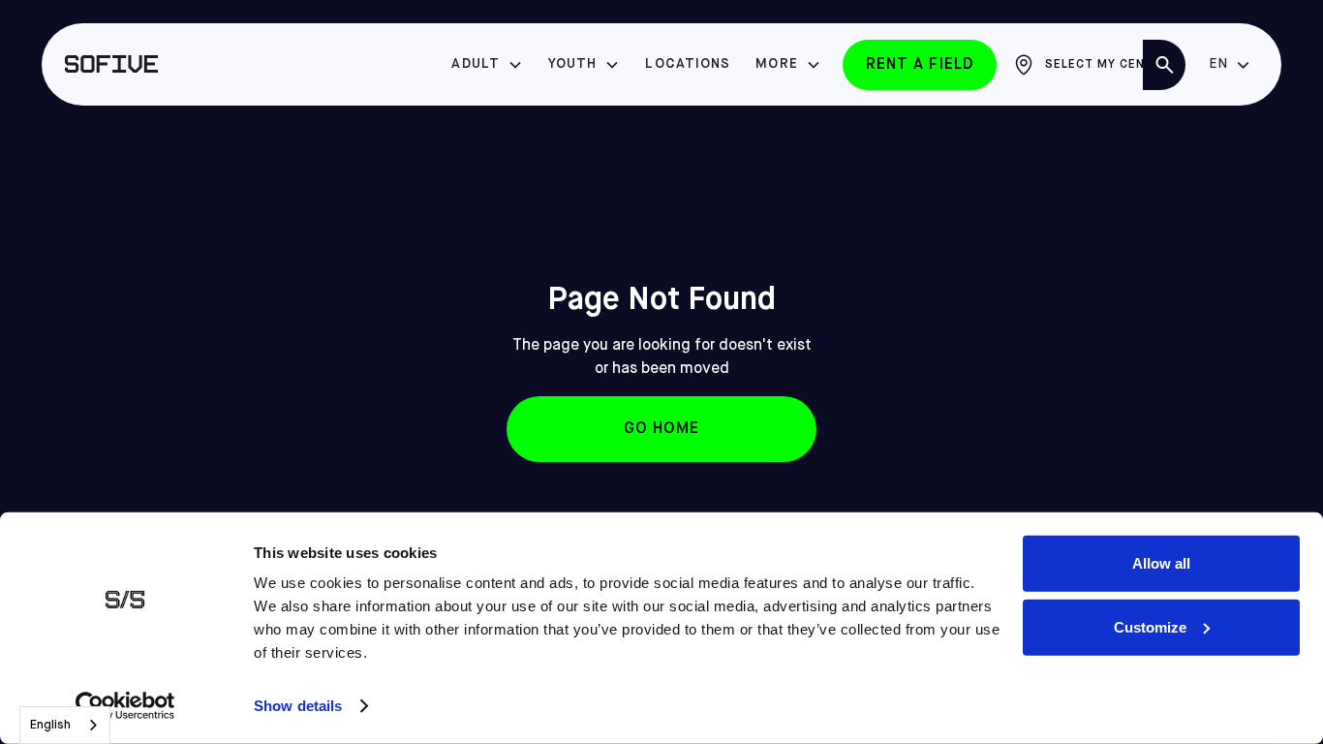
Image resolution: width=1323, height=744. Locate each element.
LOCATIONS (687, 64)
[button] (487, 64)
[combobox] (64, 725)
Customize (1150, 626)
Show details (298, 706)
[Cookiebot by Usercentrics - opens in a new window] (125, 706)
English (50, 725)
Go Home (662, 429)
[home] (111, 65)
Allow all (1161, 563)
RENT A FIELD (919, 65)
